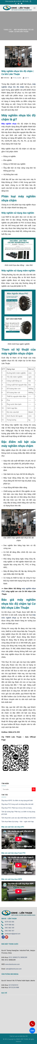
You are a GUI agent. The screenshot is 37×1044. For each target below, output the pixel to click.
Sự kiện (19, 77)
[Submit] (34, 789)
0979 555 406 (9, 922)
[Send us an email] (18, 3)
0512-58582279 (14, 957)
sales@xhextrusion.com (14, 969)
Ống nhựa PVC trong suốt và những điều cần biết (17, 804)
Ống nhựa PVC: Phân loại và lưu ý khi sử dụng (16, 808)
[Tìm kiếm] (30, 1)
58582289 (23, 957)
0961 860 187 (9, 931)
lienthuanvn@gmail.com (12, 934)
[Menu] (34, 8)
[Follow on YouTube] (21, 3)
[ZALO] (32, 1030)
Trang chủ (8, 30)
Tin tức (15, 77)
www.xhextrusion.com (12, 964)
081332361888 (14, 987)
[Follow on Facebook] (15, 3)
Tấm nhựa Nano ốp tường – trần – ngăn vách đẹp (17, 821)
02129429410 (13, 985)
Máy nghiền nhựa (8, 124)
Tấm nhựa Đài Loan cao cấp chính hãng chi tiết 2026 (18, 818)
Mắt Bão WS (24, 1036)
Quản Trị (26, 77)
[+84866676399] (32, 1024)
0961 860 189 (9, 928)
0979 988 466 (9, 925)
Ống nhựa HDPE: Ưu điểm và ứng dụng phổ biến (17, 800)
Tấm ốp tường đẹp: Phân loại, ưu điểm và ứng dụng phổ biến (18, 813)
